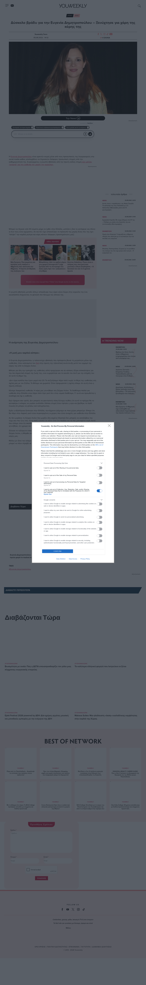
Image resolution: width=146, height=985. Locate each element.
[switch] (99, 467)
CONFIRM (58, 551)
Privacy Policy (85, 559)
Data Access (73, 559)
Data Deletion (61, 559)
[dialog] (73, 492)
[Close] (110, 426)
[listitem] (73, 463)
